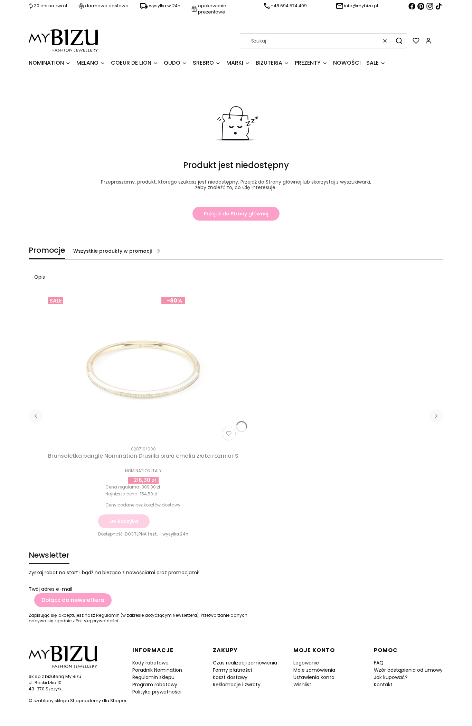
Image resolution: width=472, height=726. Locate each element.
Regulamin (108, 615)
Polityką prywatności (97, 621)
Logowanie (306, 662)
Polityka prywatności (156, 691)
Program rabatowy (154, 684)
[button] (399, 41)
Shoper (118, 701)
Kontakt (383, 684)
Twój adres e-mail (50, 589)
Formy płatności (232, 670)
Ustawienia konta (313, 677)
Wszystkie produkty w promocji (112, 251)
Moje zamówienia (314, 670)
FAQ (379, 662)
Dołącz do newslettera (72, 600)
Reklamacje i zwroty (237, 684)
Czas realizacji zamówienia (245, 662)
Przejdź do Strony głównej (236, 213)
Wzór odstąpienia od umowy (408, 670)
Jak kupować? (391, 677)
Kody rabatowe (150, 662)
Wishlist (302, 684)
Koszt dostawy (230, 677)
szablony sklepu (51, 701)
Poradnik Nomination (157, 670)
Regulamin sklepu (153, 677)
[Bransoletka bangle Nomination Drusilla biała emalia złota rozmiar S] (143, 369)
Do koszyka (124, 521)
